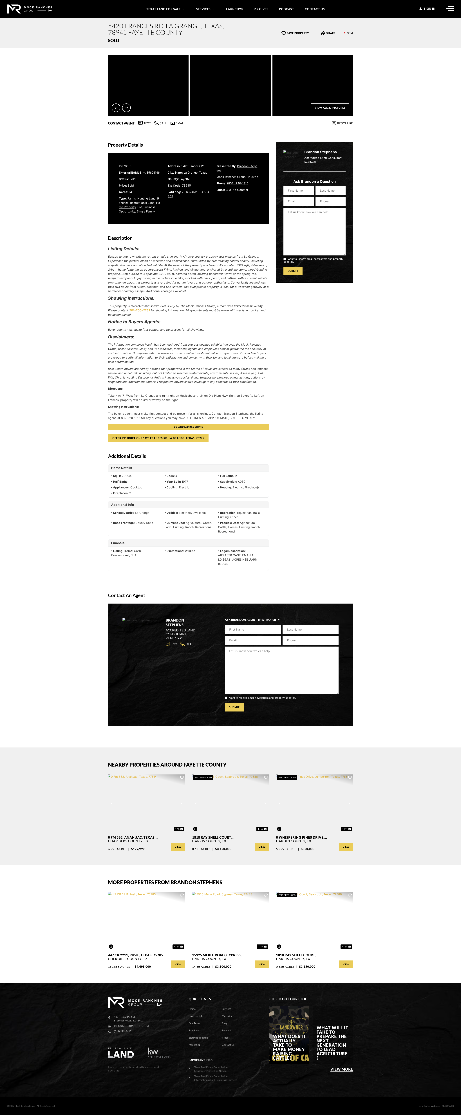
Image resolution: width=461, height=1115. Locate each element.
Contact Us (315, 9)
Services (203, 9)
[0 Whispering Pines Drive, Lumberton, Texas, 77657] (314, 803)
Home (192, 1008)
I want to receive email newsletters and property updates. (313, 260)
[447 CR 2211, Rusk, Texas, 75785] (146, 921)
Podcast (286, 9)
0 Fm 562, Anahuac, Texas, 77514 (132, 837)
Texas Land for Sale (163, 9)
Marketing (194, 1044)
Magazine (227, 1015)
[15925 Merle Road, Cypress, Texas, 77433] (230, 921)
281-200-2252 (139, 310)
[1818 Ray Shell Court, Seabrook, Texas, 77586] (230, 803)
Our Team (194, 1023)
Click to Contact (237, 190)
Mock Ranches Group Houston (237, 177)
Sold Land (194, 1030)
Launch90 (234, 9)
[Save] (182, 777)
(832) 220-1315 (237, 183)
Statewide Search (198, 1037)
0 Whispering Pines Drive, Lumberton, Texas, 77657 (300, 837)
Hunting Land (146, 198)
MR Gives (261, 9)
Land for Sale (196, 1015)
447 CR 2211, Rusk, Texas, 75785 (135, 955)
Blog (224, 1023)
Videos (226, 1037)
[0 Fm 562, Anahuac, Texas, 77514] (146, 803)
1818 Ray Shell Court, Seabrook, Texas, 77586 (214, 837)
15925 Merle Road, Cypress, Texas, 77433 (217, 955)
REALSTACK (448, 1106)
